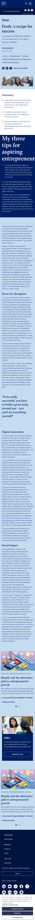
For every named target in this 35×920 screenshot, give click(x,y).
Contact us (7, 849)
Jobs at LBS (7, 858)
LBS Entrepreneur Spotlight (11, 62)
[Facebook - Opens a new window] (25, 10)
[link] (8, 702)
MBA (7, 738)
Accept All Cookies (17, 909)
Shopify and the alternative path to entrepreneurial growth (17, 681)
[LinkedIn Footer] (4, 886)
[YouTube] (10, 886)
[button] (16, 706)
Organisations (8, 835)
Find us (6, 853)
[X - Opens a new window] (32, 10)
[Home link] (4, 4)
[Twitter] (27, 886)
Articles (5, 56)
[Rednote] (10, 892)
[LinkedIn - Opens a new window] (3, 68)
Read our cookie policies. (10, 905)
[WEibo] (16, 892)
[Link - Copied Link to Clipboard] (10, 68)
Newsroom (7, 844)
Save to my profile (27, 13)
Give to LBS (7, 863)
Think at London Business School (12, 11)
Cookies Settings (17, 917)
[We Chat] (4, 892)
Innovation (25, 56)
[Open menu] (30, 3)
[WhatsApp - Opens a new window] (7, 68)
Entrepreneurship (14, 56)
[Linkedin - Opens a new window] (29, 10)
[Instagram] (16, 886)
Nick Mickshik (8, 48)
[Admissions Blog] (21, 892)
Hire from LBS (8, 839)
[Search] (26, 4)
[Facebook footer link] (21, 886)
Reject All (17, 913)
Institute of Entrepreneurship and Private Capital (17, 59)
